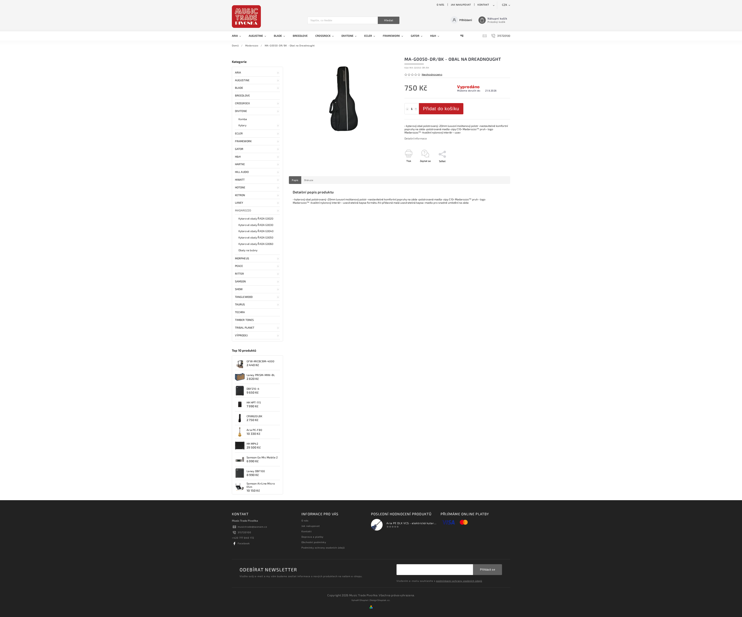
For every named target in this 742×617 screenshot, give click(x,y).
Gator (239, 148)
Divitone (241, 111)
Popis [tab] (295, 180)
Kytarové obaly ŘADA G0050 (255, 237)
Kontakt (483, 4)
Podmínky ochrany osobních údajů (323, 547)
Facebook (244, 543)
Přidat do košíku (441, 108)
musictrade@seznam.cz (252, 526)
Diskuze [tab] (308, 180)
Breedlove (242, 95)
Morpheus (242, 258)
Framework (243, 141)
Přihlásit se (487, 569)
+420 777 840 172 (243, 537)
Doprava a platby (312, 536)
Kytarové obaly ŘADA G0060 (255, 243)
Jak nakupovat (461, 4)
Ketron (240, 195)
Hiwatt (240, 179)
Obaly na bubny (247, 250)
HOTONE (240, 187)
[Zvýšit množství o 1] (416, 109)
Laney (239, 202)
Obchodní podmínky (313, 542)
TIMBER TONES (244, 319)
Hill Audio (242, 171)
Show (239, 289)
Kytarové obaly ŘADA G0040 (256, 231)
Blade (239, 87)
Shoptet (364, 600)
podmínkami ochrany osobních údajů (459, 580)
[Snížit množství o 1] (407, 109)
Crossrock (242, 103)
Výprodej (241, 335)
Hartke (240, 164)
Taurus (240, 304)
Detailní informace (415, 138)
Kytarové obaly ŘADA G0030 (255, 224)
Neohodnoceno (432, 74)
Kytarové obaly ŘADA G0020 (255, 218)
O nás (440, 4)
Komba (242, 119)
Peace (239, 265)
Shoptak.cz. (384, 600)
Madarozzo (243, 210)
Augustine (242, 80)
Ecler (239, 133)
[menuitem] (238, 36)
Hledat (388, 20)
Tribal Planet (244, 327)
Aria (238, 72)
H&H (238, 156)
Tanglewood (244, 296)
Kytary (242, 125)
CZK (504, 4)
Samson (240, 281)
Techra (240, 312)
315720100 (244, 532)
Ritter (239, 273)
